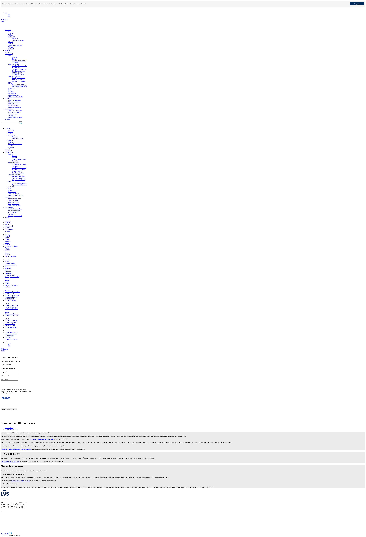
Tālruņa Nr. (5, 376)
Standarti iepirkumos (14, 107)
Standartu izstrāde (13, 64)
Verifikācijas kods (7, 393)
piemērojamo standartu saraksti (20, 480)
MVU (10, 83)
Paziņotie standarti (13, 105)
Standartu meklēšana (14, 100)
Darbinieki (11, 37)
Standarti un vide (13, 95)
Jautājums (4, 379)
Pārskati (10, 42)
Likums (14, 57)
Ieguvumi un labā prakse (19, 86)
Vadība (10, 35)
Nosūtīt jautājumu (6, 409)
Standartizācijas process (19, 69)
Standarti (7, 98)
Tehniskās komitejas (14, 76)
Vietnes (10, 47)
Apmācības (11, 88)
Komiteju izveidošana (18, 78)
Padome (14, 59)
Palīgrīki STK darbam (18, 81)
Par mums (8, 30)
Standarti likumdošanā (15, 110)
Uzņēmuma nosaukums (8, 368)
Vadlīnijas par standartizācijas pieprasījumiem (16, 449)
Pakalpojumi (8, 52)
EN (9, 346)
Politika (10, 55)
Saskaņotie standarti (14, 112)
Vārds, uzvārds (6, 365)
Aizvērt (15, 409)
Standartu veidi (16, 67)
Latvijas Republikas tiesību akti (10, 461)
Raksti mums (5, 533)
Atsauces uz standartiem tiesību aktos (42, 439)
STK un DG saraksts (18, 79)
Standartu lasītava (13, 103)
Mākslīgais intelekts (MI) (15, 97)
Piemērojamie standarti (15, 117)
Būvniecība (11, 91)
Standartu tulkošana (18, 74)
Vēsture (10, 33)
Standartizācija (9, 54)
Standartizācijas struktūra (19, 66)
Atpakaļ (7, 234)
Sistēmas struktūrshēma (19, 61)
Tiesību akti (11, 115)
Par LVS (11, 31)
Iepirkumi (11, 43)
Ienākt (2, 351)
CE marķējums (12, 114)
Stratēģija (15, 62)
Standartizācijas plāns (18, 71)
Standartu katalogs (13, 102)
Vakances (15, 38)
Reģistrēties (4, 349)
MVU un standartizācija (19, 85)
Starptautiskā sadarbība (15, 45)
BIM (9, 90)
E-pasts (3, 372)
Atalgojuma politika (18, 40)
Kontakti (11, 49)
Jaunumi (7, 50)
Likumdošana (9, 109)
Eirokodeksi (12, 93)
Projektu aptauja (17, 73)
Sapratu (357, 4)
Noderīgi (7, 119)
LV (6, 342)
